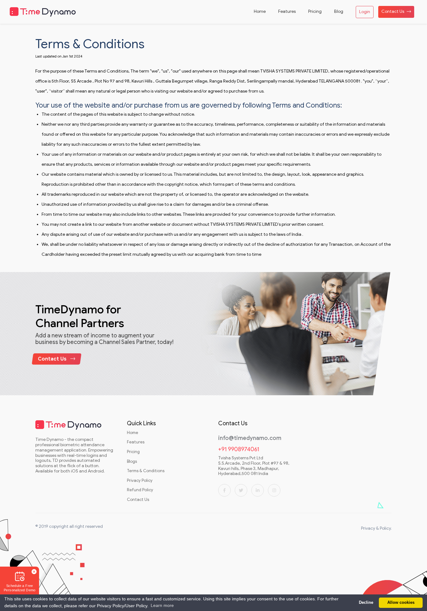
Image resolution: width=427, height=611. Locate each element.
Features (135, 442)
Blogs (132, 461)
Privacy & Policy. (376, 528)
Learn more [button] (162, 605)
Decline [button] (366, 602)
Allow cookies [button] (400, 602)
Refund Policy (140, 489)
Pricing (133, 451)
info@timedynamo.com (249, 438)
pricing (315, 11)
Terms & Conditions (145, 470)
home (260, 11)
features (287, 11)
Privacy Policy (140, 480)
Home (132, 432)
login (364, 11)
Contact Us (392, 11)
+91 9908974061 (238, 449)
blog (338, 11)
